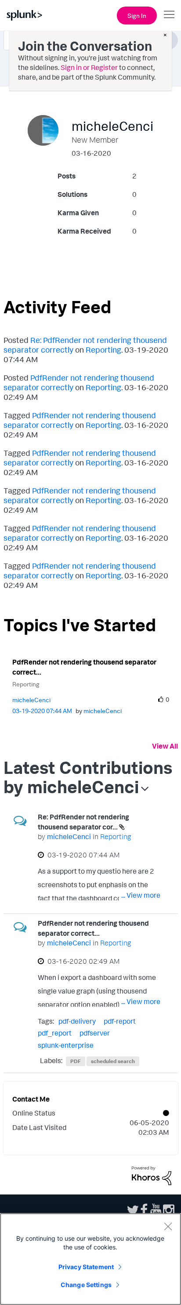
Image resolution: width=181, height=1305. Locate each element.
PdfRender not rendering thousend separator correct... (84, 667)
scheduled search (113, 1061)
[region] (90, 1259)
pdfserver (95, 1033)
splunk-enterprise (66, 1045)
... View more (140, 895)
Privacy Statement (86, 1266)
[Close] (167, 1226)
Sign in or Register (89, 67)
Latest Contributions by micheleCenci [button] (88, 777)
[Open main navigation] (169, 14)
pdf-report (120, 1021)
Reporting (103, 349)
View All (165, 746)
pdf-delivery (77, 1021)
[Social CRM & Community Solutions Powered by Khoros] (151, 1175)
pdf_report (55, 1033)
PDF (75, 1061)
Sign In (136, 15)
